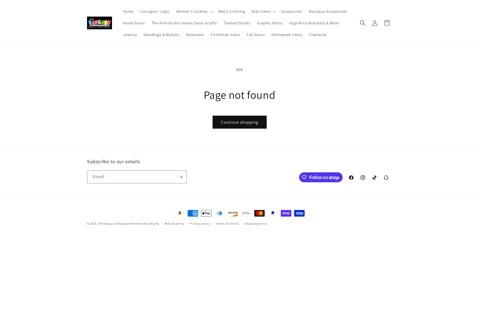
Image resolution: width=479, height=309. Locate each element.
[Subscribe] (180, 176)
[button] (194, 11)
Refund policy (174, 223)
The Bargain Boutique (114, 223)
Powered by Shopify (145, 223)
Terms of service (227, 223)
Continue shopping (239, 122)
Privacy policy (200, 223)
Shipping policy (255, 223)
